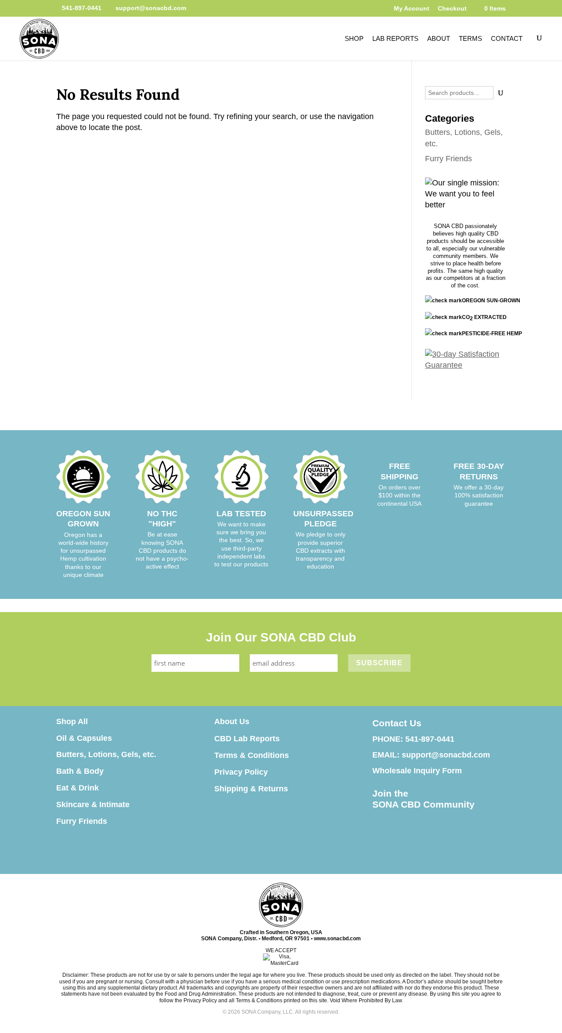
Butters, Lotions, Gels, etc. (106, 754)
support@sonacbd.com (446, 754)
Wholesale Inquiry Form (417, 770)
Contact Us (397, 723)
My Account (411, 8)
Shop (354, 38)
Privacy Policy (241, 772)
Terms (470, 38)
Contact (506, 38)
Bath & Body (80, 771)
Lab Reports (395, 38)
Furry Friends (448, 158)
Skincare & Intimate (93, 804)
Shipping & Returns (251, 788)
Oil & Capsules (84, 738)
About (438, 38)
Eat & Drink (77, 787)
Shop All (72, 721)
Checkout (452, 8)
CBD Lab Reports (247, 738)
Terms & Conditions (251, 755)
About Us (231, 721)
